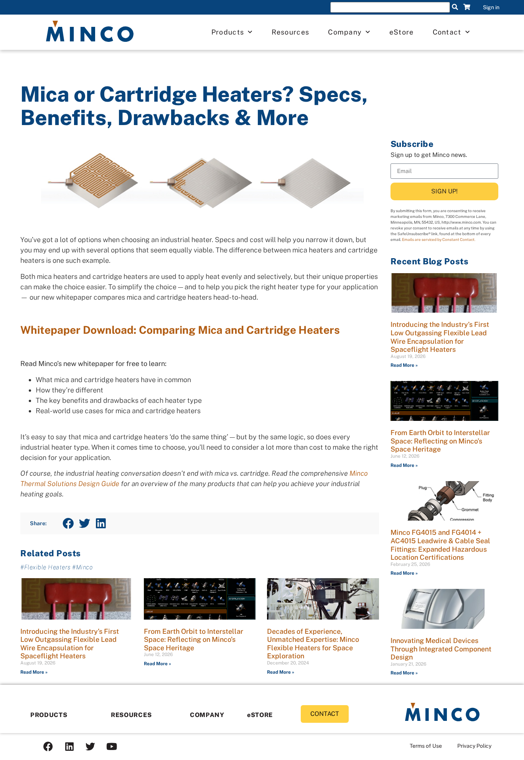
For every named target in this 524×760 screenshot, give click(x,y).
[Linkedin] (69, 746)
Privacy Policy (474, 746)
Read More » (34, 672)
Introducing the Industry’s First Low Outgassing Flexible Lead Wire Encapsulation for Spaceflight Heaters (69, 643)
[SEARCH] (455, 7)
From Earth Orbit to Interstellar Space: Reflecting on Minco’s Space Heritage (193, 639)
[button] (68, 523)
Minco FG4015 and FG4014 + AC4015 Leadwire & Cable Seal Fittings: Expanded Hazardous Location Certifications (440, 544)
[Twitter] (90, 746)
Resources (291, 32)
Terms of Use (426, 746)
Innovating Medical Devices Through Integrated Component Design (441, 648)
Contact (447, 32)
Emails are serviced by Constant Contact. (438, 239)
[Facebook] (48, 746)
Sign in (491, 7)
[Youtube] (111, 746)
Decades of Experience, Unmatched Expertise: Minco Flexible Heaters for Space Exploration (313, 643)
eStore (401, 32)
